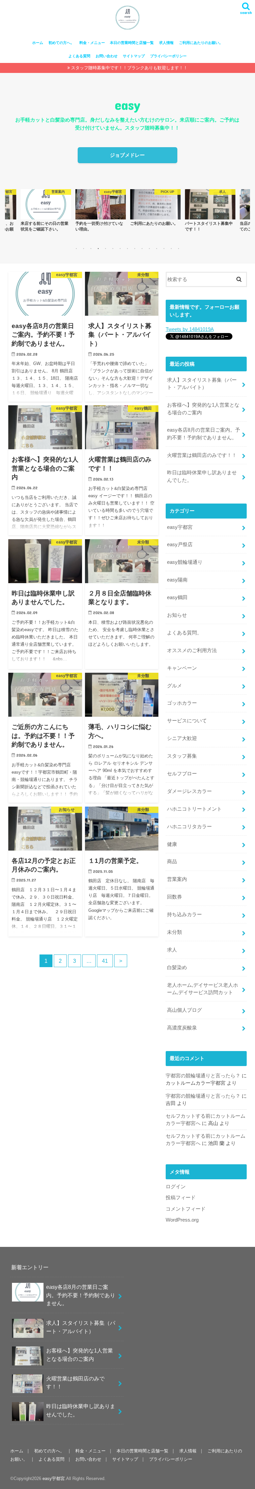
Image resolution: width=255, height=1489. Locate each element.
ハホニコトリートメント (194, 809)
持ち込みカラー (184, 914)
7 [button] (120, 248)
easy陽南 (177, 579)
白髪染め (177, 967)
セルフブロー (182, 773)
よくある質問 (79, 56)
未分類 (174, 932)
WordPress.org (182, 1220)
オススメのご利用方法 (192, 650)
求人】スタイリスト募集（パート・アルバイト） (202, 383)
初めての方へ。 (61, 43)
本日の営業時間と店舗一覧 (132, 43)
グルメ (174, 685)
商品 (172, 861)
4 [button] (98, 248)
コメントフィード (186, 1209)
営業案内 (177, 879)
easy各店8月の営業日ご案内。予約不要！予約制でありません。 (203, 433)
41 (105, 961)
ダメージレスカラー (189, 791)
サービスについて (187, 720)
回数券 (174, 897)
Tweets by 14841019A (189, 329)
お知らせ (177, 615)
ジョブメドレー (127, 155)
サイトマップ (134, 56)
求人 (172, 949)
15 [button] (178, 248)
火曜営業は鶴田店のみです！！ (202, 455)
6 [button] (113, 248)
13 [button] (164, 248)
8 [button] (127, 248)
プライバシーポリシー (168, 56)
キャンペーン (182, 668)
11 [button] (149, 248)
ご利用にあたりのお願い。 (201, 43)
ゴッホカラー (182, 703)
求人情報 (166, 43)
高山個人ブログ (184, 1010)
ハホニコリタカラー (189, 826)
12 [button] (156, 248)
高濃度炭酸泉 (182, 1027)
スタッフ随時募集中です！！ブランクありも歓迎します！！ (129, 67)
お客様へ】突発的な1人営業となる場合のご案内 (203, 408)
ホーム (37, 43)
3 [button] (91, 248)
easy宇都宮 (180, 527)
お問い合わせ (107, 56)
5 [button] (105, 248)
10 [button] (142, 248)
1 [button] (76, 248)
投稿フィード (181, 1197)
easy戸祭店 (180, 544)
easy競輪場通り (185, 562)
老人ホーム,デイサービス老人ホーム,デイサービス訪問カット (202, 988)
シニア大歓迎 (182, 738)
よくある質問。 (184, 632)
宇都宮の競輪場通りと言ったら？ (203, 1075)
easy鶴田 (177, 597)
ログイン (176, 1186)
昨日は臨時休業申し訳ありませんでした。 (202, 476)
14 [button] (171, 248)
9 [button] (134, 248)
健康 (172, 844)
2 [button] (83, 248)
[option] (45, 210)
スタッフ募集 (182, 756)
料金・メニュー (92, 43)
